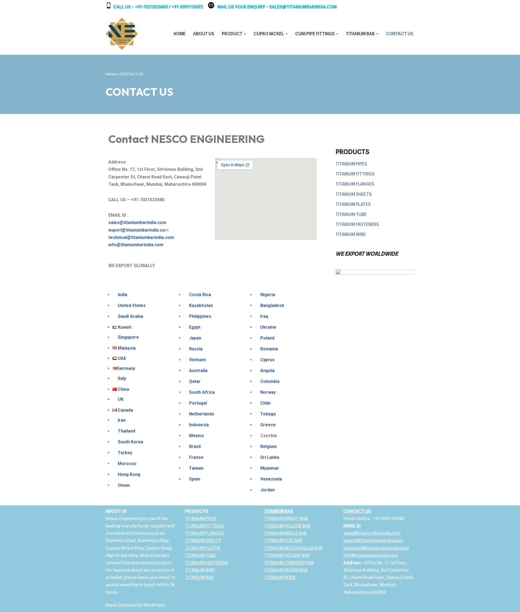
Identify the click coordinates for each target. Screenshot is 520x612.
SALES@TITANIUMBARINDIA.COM (303, 6)
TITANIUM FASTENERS (357, 224)
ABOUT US (203, 33)
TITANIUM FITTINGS (355, 174)
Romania (269, 348)
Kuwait (124, 327)
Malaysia (127, 348)
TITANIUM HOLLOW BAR (287, 525)
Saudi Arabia (130, 316)
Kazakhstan (201, 305)
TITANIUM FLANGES (355, 184)
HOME (180, 33)
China (123, 389)
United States (131, 305)
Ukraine (268, 327)
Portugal (198, 403)
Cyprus (267, 359)
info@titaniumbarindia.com (135, 244)
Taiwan (196, 468)
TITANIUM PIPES (351, 163)
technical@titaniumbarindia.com (141, 237)
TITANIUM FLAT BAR (283, 540)
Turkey (125, 452)
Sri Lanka (269, 457)
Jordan (267, 489)
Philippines (200, 316)
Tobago (268, 413)
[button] (245, 34)
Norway (268, 392)
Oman (124, 485)
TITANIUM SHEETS (354, 194)
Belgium (268, 446)
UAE (122, 358)
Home (111, 74)
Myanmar (269, 468)
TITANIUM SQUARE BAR (287, 555)
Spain (194, 479)
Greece (268, 424)
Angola (267, 370)
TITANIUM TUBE (351, 214)
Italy (122, 378)
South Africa (202, 392)
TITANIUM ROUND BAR (285, 570)
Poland (267, 338)
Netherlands (201, 413)
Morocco (127, 463)
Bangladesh (272, 305)
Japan (195, 338)
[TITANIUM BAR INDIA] (122, 34)
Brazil (195, 446)
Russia (196, 348)
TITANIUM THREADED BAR (289, 562)
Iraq (264, 316)
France (196, 457)
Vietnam (197, 359)
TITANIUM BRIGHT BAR (286, 518)
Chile (265, 403)
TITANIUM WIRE (351, 234)
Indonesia (199, 424)
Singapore (128, 337)
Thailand (126, 431)
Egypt (194, 327)
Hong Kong (129, 474)
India (122, 294)
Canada (125, 410)
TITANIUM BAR (199, 577)
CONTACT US (399, 33)
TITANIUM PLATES (353, 204)
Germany (126, 368)
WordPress (154, 605)
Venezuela (271, 479)
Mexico (196, 435)
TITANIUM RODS (279, 577)
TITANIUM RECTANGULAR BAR (293, 548)
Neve (111, 605)
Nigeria (267, 294)
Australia (198, 370)
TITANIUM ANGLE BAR (285, 533)
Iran (122, 420)
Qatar (195, 381)
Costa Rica (200, 294)
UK (120, 399)
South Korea (130, 441)
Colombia (270, 381)
